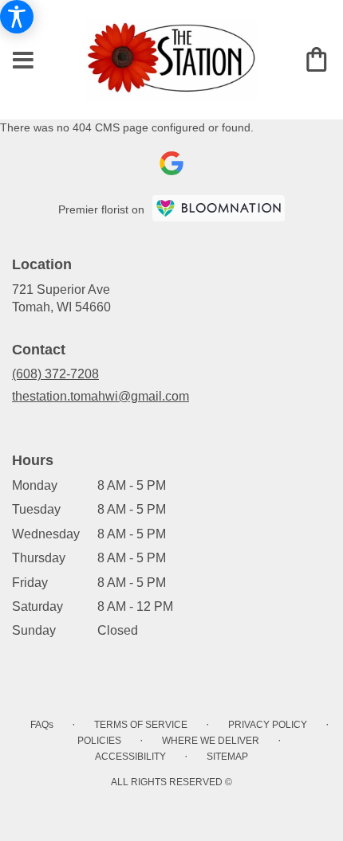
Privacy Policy (267, 724)
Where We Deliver (210, 740)
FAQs (41, 724)
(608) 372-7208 (55, 374)
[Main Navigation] (23, 61)
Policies (99, 740)
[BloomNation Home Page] (218, 208)
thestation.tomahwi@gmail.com (100, 396)
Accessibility (130, 756)
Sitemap (227, 756)
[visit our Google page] (171, 163)
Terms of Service (140, 724)
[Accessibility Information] (17, 16)
